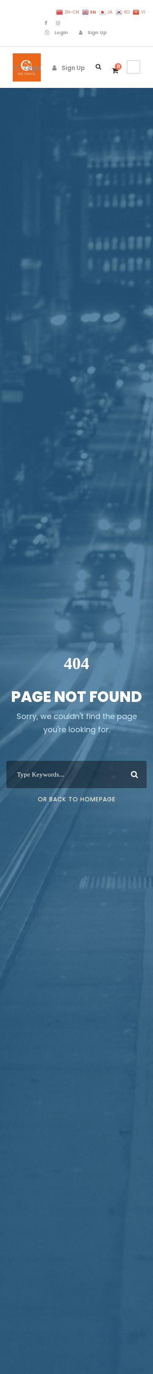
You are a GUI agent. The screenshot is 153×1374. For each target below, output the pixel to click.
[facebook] (46, 23)
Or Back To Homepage (77, 799)
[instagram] (58, 23)
